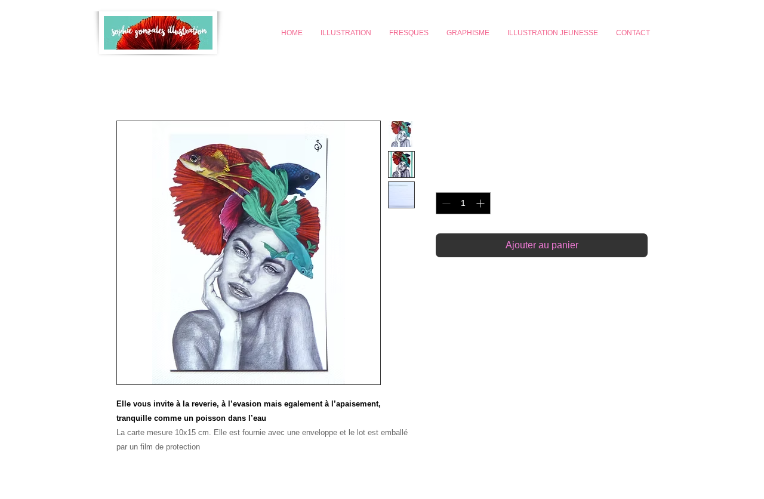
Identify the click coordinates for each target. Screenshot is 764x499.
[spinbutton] (463, 203)
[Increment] (481, 203)
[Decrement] (445, 203)
